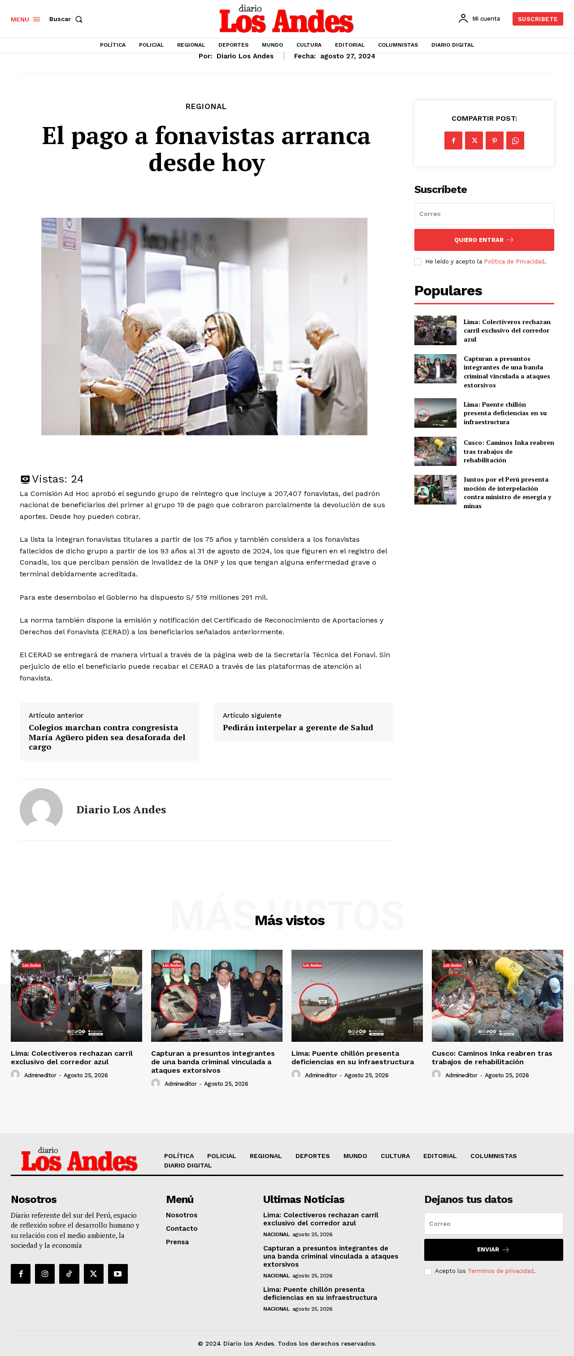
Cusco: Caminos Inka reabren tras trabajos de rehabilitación (509, 451)
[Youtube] (118, 1274)
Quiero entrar (479, 240)
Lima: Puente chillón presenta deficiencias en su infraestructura (505, 413)
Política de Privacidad (514, 261)
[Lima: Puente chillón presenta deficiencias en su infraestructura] (435, 412)
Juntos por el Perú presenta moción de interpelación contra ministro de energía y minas (507, 492)
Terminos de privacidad (501, 1271)
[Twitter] (474, 140)
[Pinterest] (495, 140)
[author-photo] (16, 1075)
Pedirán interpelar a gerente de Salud (298, 728)
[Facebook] (453, 140)
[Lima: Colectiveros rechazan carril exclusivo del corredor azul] (435, 330)
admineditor (40, 1075)
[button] (67, 18)
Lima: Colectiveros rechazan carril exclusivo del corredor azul (507, 330)
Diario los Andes (245, 56)
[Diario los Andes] (41, 809)
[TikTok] (69, 1274)
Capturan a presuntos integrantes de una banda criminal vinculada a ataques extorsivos (507, 371)
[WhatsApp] (515, 140)
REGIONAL (206, 106)
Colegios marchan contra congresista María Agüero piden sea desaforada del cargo (107, 737)
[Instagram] (45, 1274)
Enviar (488, 1249)
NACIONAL (276, 1234)
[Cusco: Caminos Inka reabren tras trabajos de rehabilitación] (435, 451)
